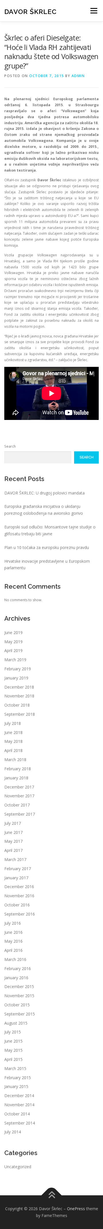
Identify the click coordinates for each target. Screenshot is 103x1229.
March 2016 (15, 959)
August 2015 (15, 1023)
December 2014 (19, 1095)
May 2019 (13, 641)
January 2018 (16, 778)
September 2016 (19, 914)
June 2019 (13, 632)
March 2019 (15, 659)
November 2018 (19, 696)
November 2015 (19, 995)
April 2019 (13, 650)
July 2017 (12, 823)
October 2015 (17, 1004)
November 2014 (19, 1104)
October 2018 (17, 705)
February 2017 (17, 868)
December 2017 (19, 787)
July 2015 (12, 1032)
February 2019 (17, 668)
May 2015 (13, 1050)
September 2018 (19, 714)
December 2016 (19, 886)
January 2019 (16, 678)
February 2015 (17, 1077)
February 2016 (17, 968)
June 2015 (13, 1041)
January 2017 (16, 877)
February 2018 (17, 768)
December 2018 (19, 687)
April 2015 (13, 1059)
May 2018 (13, 741)
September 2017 (19, 814)
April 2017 (13, 850)
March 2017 (15, 859)
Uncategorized (17, 1166)
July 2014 (12, 1132)
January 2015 (16, 1086)
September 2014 (19, 1123)
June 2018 (13, 732)
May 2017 (13, 841)
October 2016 (17, 905)
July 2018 (12, 723)
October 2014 (17, 1114)
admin (78, 75)
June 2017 (13, 832)
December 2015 (19, 986)
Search (10, 446)
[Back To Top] (51, 1195)
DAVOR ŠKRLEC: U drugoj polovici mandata (44, 493)
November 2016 (19, 895)
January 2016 (16, 977)
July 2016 (12, 923)
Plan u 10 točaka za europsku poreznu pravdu (46, 547)
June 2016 (13, 932)
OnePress (76, 1208)
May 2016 (13, 941)
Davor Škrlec (30, 11)
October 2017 (17, 805)
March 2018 (15, 759)
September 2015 (19, 1014)
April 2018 (13, 750)
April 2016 (13, 950)
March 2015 (15, 1068)
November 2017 (19, 795)
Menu (93, 10)
